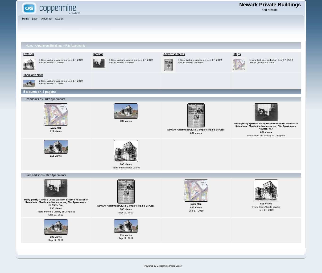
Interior (98, 54)
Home (29, 45)
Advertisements (174, 54)
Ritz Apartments (75, 45)
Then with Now (33, 75)
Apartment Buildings (49, 45)
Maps (237, 54)
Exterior (28, 54)
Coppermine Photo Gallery (169, 266)
